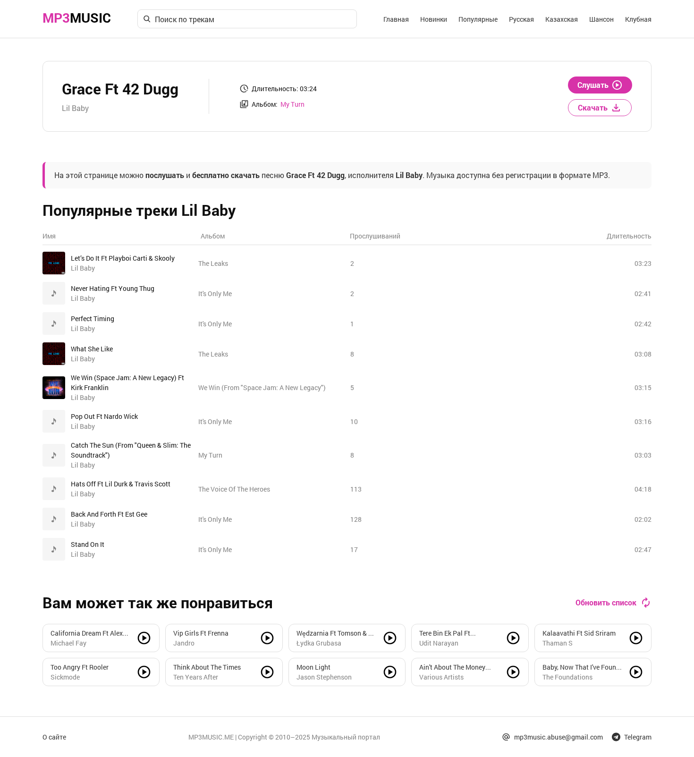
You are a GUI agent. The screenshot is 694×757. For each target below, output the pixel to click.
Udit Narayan (438, 642)
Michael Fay (68, 642)
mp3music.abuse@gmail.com (558, 736)
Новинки (433, 19)
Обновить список (606, 602)
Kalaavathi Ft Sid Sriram (579, 633)
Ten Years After (195, 676)
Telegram (638, 736)
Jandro (184, 642)
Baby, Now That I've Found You (581, 667)
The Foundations (567, 676)
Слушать (593, 85)
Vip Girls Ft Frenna (201, 633)
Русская (521, 19)
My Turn (292, 104)
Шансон (601, 19)
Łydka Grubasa (318, 642)
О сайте (54, 736)
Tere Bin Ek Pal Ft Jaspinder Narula (445, 633)
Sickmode (65, 676)
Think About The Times (207, 667)
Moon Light (313, 667)
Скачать (593, 107)
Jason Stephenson (324, 676)
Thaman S (557, 642)
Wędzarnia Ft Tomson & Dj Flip (335, 633)
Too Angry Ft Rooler (80, 667)
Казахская (561, 19)
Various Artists (441, 676)
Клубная (638, 19)
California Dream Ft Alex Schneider (87, 633)
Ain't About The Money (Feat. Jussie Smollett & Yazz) (454, 667)
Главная (396, 19)
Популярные (478, 19)
